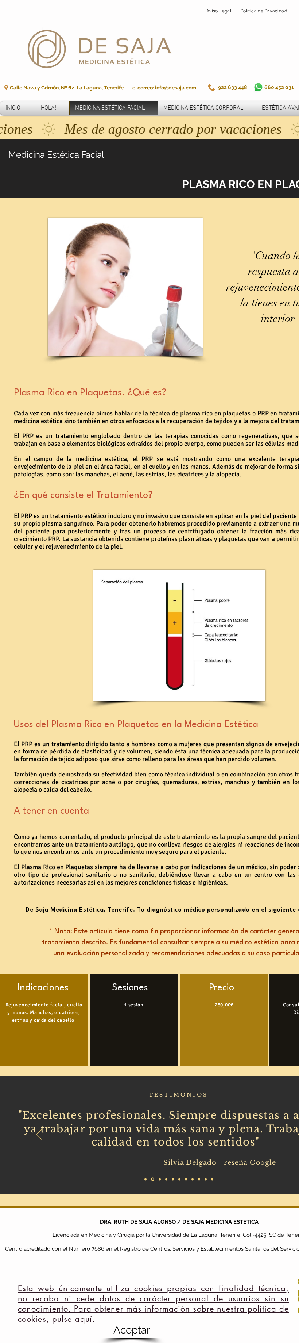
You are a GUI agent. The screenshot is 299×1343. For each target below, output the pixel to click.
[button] (131, 1330)
